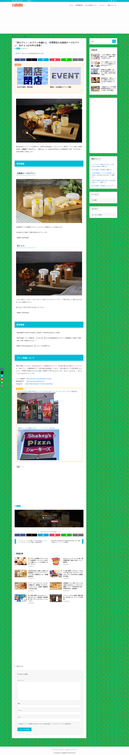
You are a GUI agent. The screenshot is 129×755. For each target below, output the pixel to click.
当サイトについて (71, 749)
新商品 (18, 48)
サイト (19, 717)
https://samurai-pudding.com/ (35, 381)
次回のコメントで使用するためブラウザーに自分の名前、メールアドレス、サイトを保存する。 (45, 723)
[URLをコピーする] (78, 59)
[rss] (114, 1)
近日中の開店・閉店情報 (98, 170)
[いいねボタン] (18, 466)
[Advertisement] (64, 21)
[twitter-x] (109, 1)
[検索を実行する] (114, 41)
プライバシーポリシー (59, 749)
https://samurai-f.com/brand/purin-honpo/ (39, 379)
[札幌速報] (17, 5)
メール (19, 710)
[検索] (116, 1)
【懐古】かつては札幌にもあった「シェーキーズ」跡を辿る (36, 428)
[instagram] (111, 1)
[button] (20, 59)
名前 (18, 703)
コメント (20, 680)
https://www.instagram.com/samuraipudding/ (39, 384)
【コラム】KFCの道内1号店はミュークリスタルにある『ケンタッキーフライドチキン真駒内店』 (47, 391)
